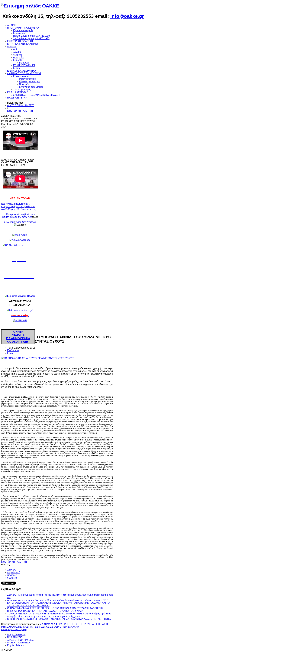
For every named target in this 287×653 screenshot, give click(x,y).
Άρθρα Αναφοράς (16, 634)
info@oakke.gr (127, 16)
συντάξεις (12, 577)
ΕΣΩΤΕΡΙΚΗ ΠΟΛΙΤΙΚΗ (20, 111)
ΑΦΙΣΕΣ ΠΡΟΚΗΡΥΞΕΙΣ (20, 105)
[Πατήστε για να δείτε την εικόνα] (37, 358)
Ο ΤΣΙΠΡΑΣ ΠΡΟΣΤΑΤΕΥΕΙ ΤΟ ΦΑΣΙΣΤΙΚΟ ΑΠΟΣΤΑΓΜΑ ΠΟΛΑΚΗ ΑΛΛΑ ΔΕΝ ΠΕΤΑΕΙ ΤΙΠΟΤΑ (59, 619)
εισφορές (12, 575)
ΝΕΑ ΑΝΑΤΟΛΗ (15, 637)
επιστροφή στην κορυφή (14, 629)
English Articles (15, 645)
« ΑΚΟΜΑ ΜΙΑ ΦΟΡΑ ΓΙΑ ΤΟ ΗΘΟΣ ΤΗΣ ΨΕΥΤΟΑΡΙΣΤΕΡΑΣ (73, 624)
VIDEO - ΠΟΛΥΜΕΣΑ (18, 642)
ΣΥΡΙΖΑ (11, 569)
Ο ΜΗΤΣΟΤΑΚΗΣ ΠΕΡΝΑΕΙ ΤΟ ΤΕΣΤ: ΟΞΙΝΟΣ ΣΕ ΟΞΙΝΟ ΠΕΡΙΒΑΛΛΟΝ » (54, 625)
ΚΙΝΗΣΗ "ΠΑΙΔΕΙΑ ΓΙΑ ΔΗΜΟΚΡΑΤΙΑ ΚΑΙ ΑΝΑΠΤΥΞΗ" (18, 336)
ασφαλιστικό (13, 572)
